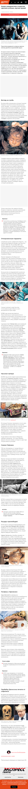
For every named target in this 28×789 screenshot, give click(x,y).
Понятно (14, 786)
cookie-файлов (21, 784)
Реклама (20, 777)
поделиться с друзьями (14, 14)
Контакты (8, 777)
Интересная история (6, 756)
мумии (13, 756)
